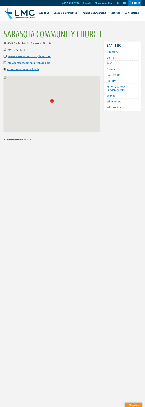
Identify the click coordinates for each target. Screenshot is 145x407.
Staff (109, 63)
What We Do (114, 101)
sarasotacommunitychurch (23, 69)
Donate (87, 3)
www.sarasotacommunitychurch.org (29, 56)
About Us (44, 12)
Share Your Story (104, 3)
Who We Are (114, 107)
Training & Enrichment (93, 12)
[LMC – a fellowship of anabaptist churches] (19, 13)
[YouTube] (124, 3)
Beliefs (111, 69)
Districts (112, 57)
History (111, 80)
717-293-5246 (72, 3)
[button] (52, 101)
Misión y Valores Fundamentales (116, 88)
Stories (111, 95)
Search (136, 2)
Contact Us (113, 75)
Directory (112, 51)
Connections (132, 12)
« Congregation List (18, 139)
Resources (114, 12)
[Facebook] (118, 3)
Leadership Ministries (65, 12)
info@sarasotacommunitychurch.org (29, 62)
